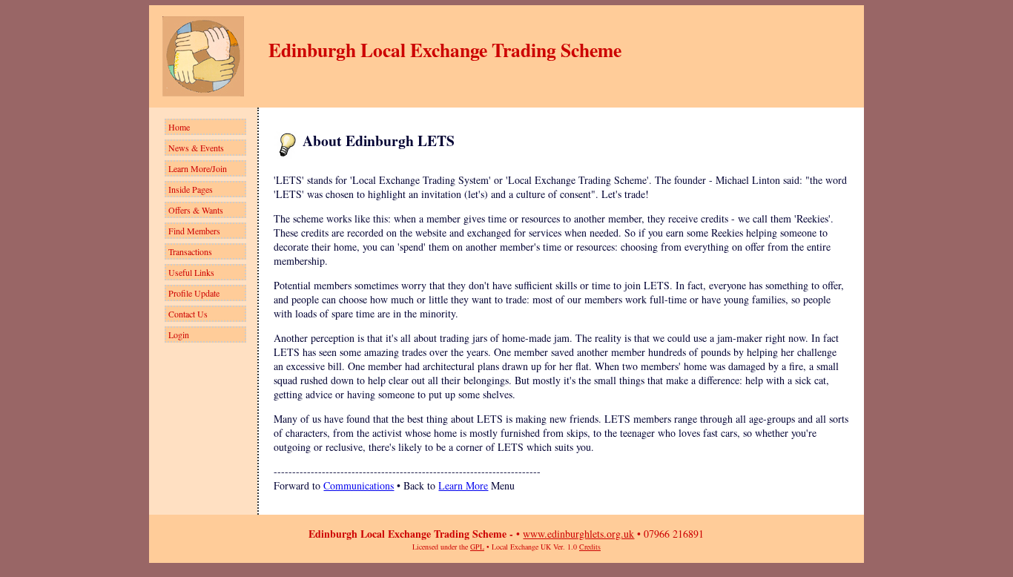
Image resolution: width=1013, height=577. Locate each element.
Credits (590, 546)
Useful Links (191, 272)
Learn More (463, 485)
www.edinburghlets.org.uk (578, 534)
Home (179, 127)
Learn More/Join (197, 168)
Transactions (190, 251)
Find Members (194, 231)
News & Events (196, 148)
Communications (358, 485)
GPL (477, 546)
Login (178, 334)
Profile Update (194, 293)
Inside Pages (190, 189)
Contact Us (188, 314)
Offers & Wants (195, 210)
